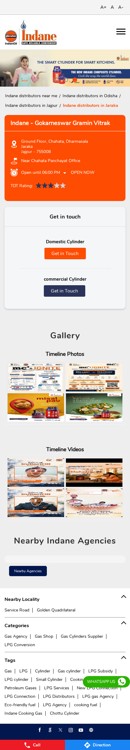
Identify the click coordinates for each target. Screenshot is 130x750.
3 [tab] (74, 79)
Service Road (17, 610)
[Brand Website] (90, 730)
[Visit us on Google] (49, 730)
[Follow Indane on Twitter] (59, 730)
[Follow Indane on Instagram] (70, 730)
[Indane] (31, 32)
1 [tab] (55, 79)
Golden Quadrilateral (56, 610)
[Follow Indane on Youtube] (80, 730)
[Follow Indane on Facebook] (39, 730)
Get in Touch (65, 253)
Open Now (82, 172)
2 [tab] (65, 79)
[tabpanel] (65, 68)
